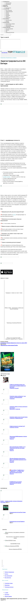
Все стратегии (9, 10)
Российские (8, 4)
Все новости (8, 7)
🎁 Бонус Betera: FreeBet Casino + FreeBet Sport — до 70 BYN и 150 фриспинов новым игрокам (17, 471)
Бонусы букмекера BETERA (15, 549)
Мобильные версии (10, 32)
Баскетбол (8, 17)
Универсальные (9, 11)
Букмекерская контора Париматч (17, 521)
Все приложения (9, 28)
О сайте (6, 592)
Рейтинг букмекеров (9, 572)
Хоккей (7, 13)
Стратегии (12, 388)
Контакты (7, 594)
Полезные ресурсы (10, 26)
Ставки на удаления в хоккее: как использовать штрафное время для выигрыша (18, 386)
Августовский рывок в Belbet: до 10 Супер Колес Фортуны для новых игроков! (17, 448)
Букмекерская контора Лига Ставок (18, 512)
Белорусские (8, 2)
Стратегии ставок (9, 583)
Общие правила (8, 596)
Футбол (7, 12)
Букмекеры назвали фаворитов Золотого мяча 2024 (14, 343)
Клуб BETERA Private (15, 543)
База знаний (8, 25)
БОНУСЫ (5, 5)
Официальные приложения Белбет (9, 345)
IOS (6, 31)
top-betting (3, 502)
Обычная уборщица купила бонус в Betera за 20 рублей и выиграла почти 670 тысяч (18, 459)
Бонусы (6, 573)
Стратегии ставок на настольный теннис (18, 417)
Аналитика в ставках (10, 23)
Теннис (7, 16)
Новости (12, 438)
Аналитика (3, 57)
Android (7, 29)
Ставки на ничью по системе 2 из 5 (17, 426)
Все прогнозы (9, 20)
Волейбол (8, 15)
